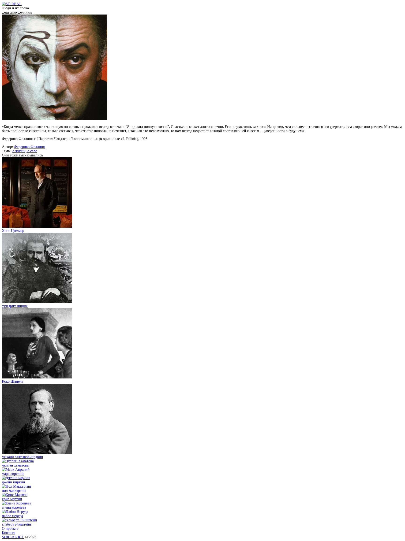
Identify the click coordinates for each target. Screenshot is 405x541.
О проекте (10, 528)
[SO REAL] (12, 4)
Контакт (8, 533)
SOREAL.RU (13, 537)
